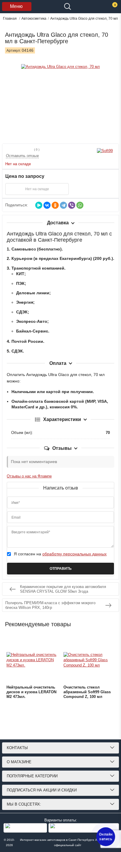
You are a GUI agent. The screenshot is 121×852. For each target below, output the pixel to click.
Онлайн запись (106, 836)
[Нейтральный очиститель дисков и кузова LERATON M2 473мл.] (31, 660)
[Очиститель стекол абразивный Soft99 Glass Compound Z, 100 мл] (88, 660)
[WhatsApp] (79, 205)
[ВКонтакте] (47, 205)
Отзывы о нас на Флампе (29, 476)
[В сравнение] (101, 189)
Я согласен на (60, 554)
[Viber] (71, 205)
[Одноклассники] (55, 205)
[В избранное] (86, 189)
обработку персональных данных (74, 554)
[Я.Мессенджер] (38, 205)
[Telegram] (63, 205)
